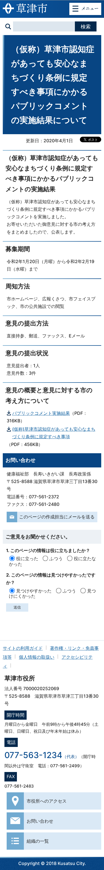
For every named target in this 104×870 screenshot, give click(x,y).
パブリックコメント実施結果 (41, 413)
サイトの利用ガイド (23, 648)
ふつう (56, 558)
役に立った (27, 558)
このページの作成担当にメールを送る (57, 516)
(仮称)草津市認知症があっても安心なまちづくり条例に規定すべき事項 (53, 432)
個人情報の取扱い (36, 657)
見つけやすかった (34, 591)
